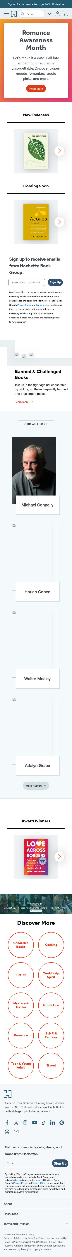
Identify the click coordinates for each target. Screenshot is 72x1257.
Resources (11, 1214)
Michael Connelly (37, 505)
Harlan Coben (37, 592)
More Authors (34, 785)
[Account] (57, 14)
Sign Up (55, 282)
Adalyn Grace (37, 765)
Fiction (21, 975)
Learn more (22, 402)
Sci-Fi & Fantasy (51, 1035)
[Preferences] (49, 14)
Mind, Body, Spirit (51, 975)
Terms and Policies (16, 1223)
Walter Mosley (37, 678)
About (8, 1204)
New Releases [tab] (36, 114)
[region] (36, 151)
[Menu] (6, 13)
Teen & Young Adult (21, 1065)
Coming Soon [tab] (36, 186)
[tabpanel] (36, 151)
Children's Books (20, 945)
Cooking (51, 945)
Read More (36, 88)
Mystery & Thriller (21, 1005)
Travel (51, 1065)
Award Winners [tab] (36, 821)
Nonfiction (51, 1005)
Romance (21, 1035)
